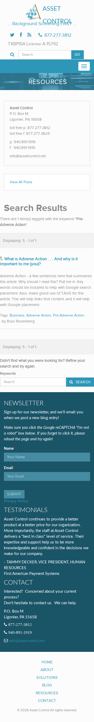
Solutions (47, 677)
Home (47, 662)
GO (77, 55)
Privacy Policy (16, 501)
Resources (47, 693)
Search (82, 382)
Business (17, 315)
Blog (47, 685)
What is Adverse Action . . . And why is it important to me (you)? (39, 262)
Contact (47, 700)
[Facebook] (21, 35)
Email (9, 468)
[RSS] (29, 35)
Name (9, 449)
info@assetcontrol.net (27, 640)
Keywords (8, 373)
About (47, 669)
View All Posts (21, 182)
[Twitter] (12, 35)
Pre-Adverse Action (68, 315)
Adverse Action (38, 315)
